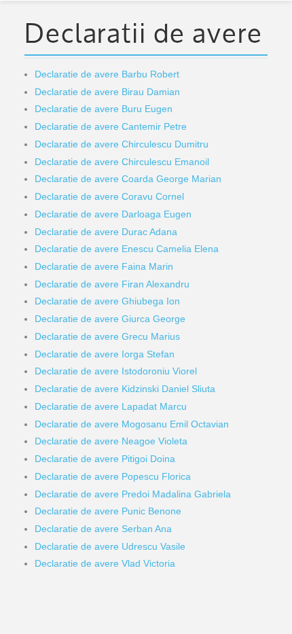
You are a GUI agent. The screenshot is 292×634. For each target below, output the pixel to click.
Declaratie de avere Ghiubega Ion (107, 301)
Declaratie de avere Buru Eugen (103, 108)
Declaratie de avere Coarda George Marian (128, 178)
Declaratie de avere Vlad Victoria (105, 563)
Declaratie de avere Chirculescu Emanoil (122, 161)
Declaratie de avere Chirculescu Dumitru (121, 144)
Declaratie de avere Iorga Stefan (105, 354)
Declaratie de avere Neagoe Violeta (111, 441)
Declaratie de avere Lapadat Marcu (111, 406)
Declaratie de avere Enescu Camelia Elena (127, 248)
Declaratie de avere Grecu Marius (107, 336)
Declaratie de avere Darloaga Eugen (113, 214)
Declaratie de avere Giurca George (110, 318)
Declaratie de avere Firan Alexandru (112, 284)
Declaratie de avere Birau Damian (107, 91)
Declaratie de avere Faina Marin (104, 266)
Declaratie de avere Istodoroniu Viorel (116, 371)
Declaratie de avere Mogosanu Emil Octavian (132, 424)
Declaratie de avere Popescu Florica (113, 476)
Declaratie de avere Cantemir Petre (111, 126)
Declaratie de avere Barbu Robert (107, 74)
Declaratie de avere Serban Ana (103, 528)
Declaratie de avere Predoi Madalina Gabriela (133, 494)
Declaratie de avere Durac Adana (106, 231)
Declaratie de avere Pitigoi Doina (105, 458)
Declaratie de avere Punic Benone (108, 511)
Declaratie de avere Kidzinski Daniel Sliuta (125, 388)
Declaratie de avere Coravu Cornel (109, 196)
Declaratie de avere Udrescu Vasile (110, 546)
